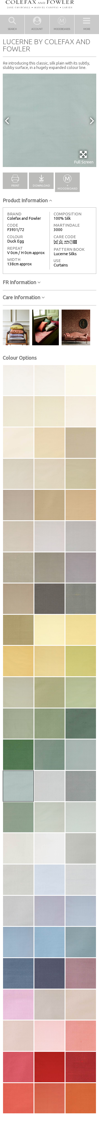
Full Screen (84, 162)
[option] (49, 120)
